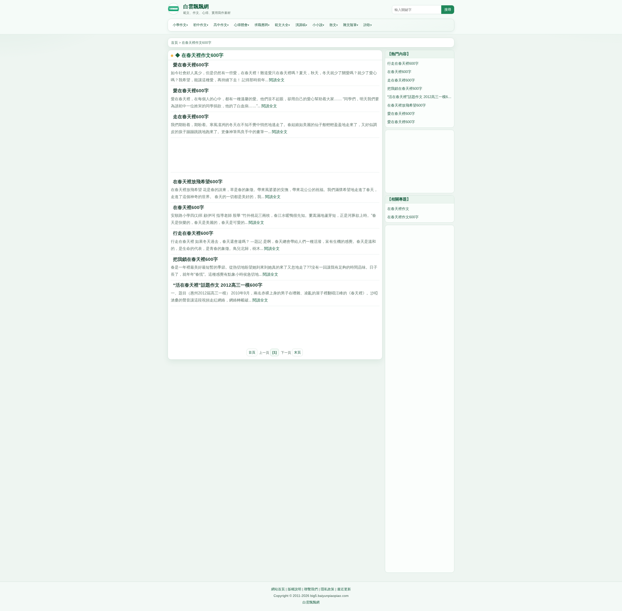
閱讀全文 (277, 80)
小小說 (317, 25)
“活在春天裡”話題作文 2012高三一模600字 (217, 285)
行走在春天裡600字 (193, 233)
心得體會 (241, 25)
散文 (332, 25)
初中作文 (200, 25)
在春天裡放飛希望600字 (198, 181)
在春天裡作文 (398, 209)
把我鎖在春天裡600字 (195, 259)
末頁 (297, 352)
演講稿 (300, 25)
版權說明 (294, 589)
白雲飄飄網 (196, 6)
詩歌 (366, 25)
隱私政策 (327, 589)
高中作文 (220, 25)
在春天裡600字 (188, 207)
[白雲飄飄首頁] (173, 10)
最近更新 (344, 589)
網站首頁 (278, 589)
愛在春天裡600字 (191, 64)
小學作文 (179, 25)
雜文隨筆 (350, 25)
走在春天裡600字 (191, 116)
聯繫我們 (311, 589)
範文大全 (281, 25)
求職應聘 (261, 25)
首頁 (174, 43)
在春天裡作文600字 (196, 43)
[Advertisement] (275, 156)
